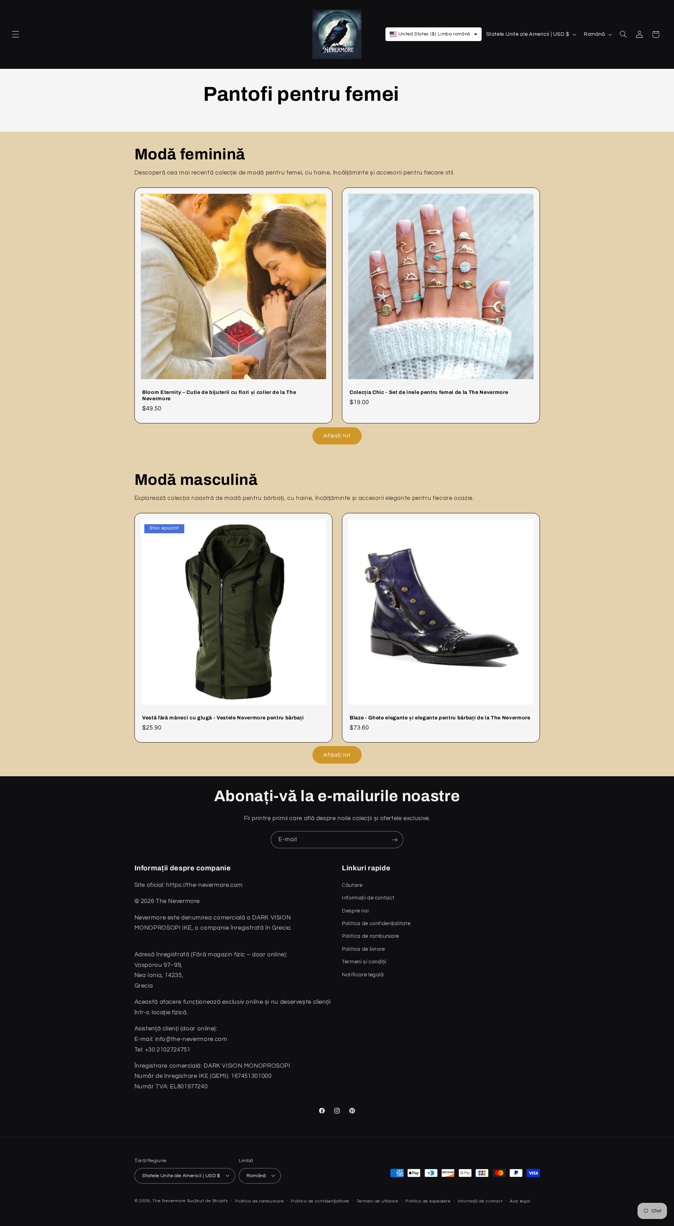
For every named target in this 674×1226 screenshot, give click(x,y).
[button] (15, 34)
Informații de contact (480, 1201)
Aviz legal (520, 1201)
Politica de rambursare (259, 1201)
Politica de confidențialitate (320, 1201)
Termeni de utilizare (377, 1201)
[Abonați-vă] (395, 839)
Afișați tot (337, 436)
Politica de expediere (427, 1201)
